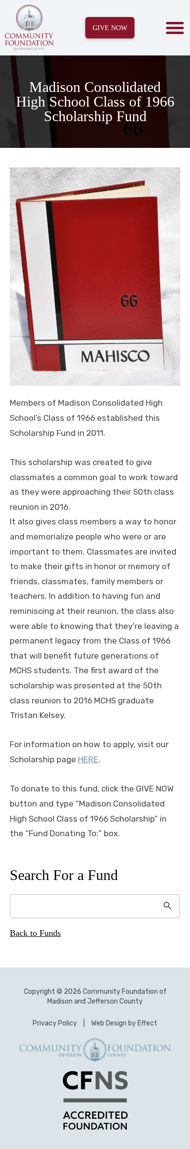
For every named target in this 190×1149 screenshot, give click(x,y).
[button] (175, 27)
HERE (88, 759)
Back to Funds (35, 933)
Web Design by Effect (124, 1023)
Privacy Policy (55, 1023)
